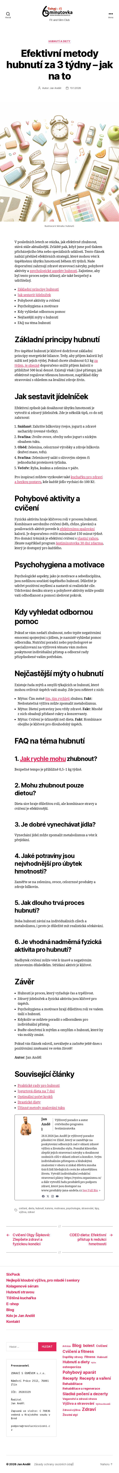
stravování (87, 1208)
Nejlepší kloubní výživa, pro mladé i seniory (43, 1280)
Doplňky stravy (73, 1357)
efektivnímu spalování (77, 529)
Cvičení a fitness (78, 1351)
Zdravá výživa (71, 1410)
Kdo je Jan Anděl (20, 1315)
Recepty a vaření (95, 1378)
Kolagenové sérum (22, 1286)
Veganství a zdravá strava (80, 1398)
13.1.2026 (75, 88)
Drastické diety (29, 1102)
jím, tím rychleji (57, 699)
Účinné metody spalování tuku (41, 1108)
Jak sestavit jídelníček (34, 295)
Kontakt (13, 1321)
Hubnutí (102, 1357)
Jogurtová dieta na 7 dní (36, 1091)
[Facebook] (43, 1196)
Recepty (70, 1378)
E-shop (12, 1304)
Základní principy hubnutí (38, 289)
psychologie (73, 1208)
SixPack (13, 1274)
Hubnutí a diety (59, 41)
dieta (31, 1208)
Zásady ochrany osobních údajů (54, 1464)
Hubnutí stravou (20, 1292)
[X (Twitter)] (48, 1196)
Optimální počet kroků (35, 1097)
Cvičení (101, 1346)
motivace (59, 1208)
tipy (97, 1208)
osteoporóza (72, 1367)
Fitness (89, 1357)
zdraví (31, 1212)
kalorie (49, 1208)
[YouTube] (57, 1196)
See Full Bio (90, 1190)
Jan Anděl (55, 88)
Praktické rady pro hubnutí (39, 1086)
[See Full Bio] (100, 1190)
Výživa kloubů (103, 1404)
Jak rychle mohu (43, 759)
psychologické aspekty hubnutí (53, 271)
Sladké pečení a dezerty (85, 1393)
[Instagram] (52, 1196)
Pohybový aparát (79, 1372)
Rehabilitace (72, 1384)
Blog (10, 1309)
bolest (89, 1345)
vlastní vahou (87, 538)
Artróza (67, 1346)
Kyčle (93, 1363)
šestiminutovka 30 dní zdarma (79, 543)
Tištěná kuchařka (21, 1298)
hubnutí (39, 1208)
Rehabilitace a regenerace (81, 1388)
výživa (22, 1212)
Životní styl (70, 1414)
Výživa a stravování (78, 1403)
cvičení (23, 1208)
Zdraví (89, 1409)
